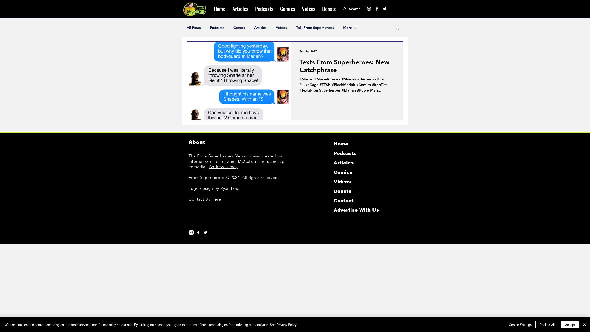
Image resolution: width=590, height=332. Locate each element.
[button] (397, 28)
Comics (239, 28)
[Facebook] (376, 8)
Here (216, 199)
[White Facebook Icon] (198, 232)
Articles (260, 28)
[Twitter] (384, 8)
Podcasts (217, 28)
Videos (281, 28)
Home (341, 143)
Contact (344, 200)
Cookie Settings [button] (520, 324)
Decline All (547, 324)
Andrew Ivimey (223, 166)
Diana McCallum (241, 161)
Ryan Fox (229, 188)
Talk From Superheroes (315, 28)
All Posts (194, 28)
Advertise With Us (356, 210)
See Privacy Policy (283, 324)
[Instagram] (369, 8)
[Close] (584, 324)
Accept (570, 324)
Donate (342, 191)
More (347, 28)
